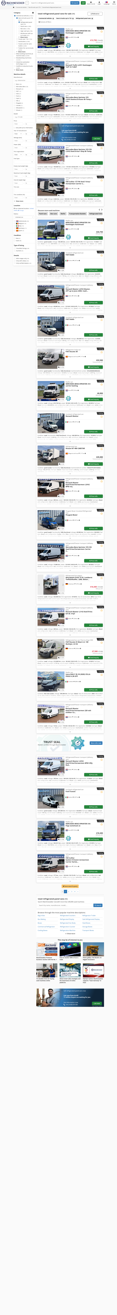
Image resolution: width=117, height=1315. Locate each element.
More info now (96, 743)
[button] (114, 3)
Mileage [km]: (18, 137)
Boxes (40, 923)
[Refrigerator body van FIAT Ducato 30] (51, 359)
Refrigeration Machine (67, 930)
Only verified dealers (23, 263)
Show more (71, 934)
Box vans (25, 29)
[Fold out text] (70, 56)
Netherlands (23, 221)
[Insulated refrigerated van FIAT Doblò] (51, 262)
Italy (21, 226)
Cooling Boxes (42, 930)
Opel (18, 98)
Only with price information (24, 128)
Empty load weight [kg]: (21, 166)
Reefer (63, 214)
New (18, 238)
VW (18, 101)
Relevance (95, 14)
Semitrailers (24, 41)
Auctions (19, 251)
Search (75, 3)
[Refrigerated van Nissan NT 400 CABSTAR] (51, 456)
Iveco (18, 93)
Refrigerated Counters (67, 916)
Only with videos (22, 261)
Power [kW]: (17, 144)
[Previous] (39, 38)
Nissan (19, 110)
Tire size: (16, 187)
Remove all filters (45, 22)
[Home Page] (13, 7)
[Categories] (27, 3)
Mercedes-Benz (22, 86)
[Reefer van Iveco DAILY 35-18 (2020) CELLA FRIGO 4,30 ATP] (51, 681)
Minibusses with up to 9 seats (27, 34)
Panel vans (26, 26)
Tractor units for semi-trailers (25, 45)
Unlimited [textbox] (19, 217)
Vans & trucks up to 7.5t (25, 19)
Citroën (19, 105)
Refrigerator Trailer (89, 916)
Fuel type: (17, 158)
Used (18, 240)
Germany (22, 228)
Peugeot (19, 103)
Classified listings (22, 248)
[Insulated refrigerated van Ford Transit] (51, 799)
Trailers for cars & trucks (25, 49)
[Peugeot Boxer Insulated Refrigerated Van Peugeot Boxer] (51, 520)
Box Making (42, 919)
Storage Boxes (87, 927)
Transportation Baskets (77, 214)
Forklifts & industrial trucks (24, 67)
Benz (19, 84)
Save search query (71, 886)
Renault (19, 89)
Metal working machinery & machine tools (24, 55)
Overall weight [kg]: (20, 180)
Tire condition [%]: (19, 194)
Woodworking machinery (23, 59)
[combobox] (24, 217)
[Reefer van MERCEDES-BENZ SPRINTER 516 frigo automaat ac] (51, 831)
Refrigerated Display (67, 919)
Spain (21, 230)
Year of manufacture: (20, 130)
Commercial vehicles (24, 16)
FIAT (18, 91)
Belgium (22, 223)
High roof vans (26, 31)
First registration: (19, 151)
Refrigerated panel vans (26, 23)
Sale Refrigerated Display (91, 919)
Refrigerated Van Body (68, 923)
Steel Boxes (86, 923)
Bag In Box (41, 916)
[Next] (63, 38)
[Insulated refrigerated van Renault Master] (51, 423)
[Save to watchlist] (101, 31)
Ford (18, 96)
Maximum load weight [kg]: (22, 173)
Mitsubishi (20, 108)
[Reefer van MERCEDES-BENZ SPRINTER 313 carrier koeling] (51, 391)
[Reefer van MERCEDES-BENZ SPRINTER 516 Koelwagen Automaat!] (51, 230)
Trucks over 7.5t (25, 39)
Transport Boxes (88, 930)
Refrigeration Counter (67, 927)
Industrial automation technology (23, 63)
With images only (22, 258)
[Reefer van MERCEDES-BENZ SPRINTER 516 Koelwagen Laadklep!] (51, 38)
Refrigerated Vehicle (96, 214)
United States (24, 209)
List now (97, 139)
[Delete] (53, 18)
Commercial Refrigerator (46, 927)
